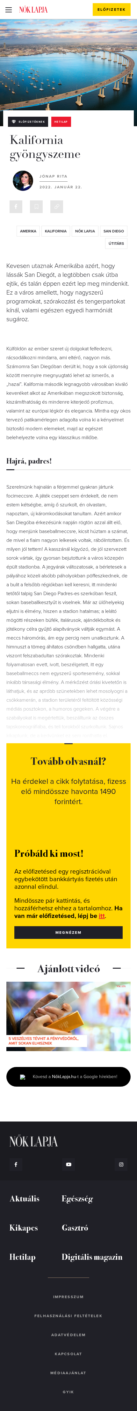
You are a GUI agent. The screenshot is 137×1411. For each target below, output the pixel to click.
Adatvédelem (68, 1335)
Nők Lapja (33, 9)
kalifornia (56, 231)
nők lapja (85, 231)
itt (102, 916)
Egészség (77, 1198)
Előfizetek (111, 9)
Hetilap (61, 121)
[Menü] (8, 9)
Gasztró (75, 1227)
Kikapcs (24, 1227)
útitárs (116, 243)
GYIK (68, 1392)
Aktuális (25, 1198)
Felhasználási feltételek (68, 1316)
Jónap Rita (54, 176)
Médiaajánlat (68, 1373)
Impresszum (68, 1297)
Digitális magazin (92, 1256)
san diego (114, 231)
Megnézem (68, 932)
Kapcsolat (68, 1354)
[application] (68, 1016)
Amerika (28, 231)
